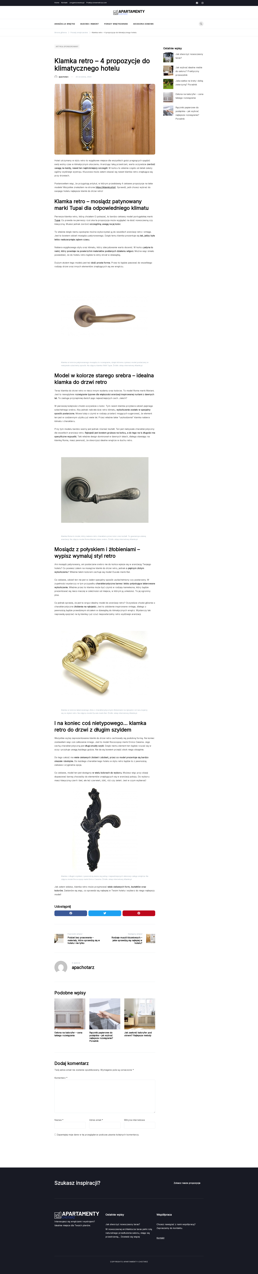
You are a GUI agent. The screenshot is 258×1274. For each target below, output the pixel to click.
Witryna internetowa (134, 1120)
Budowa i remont (89, 24)
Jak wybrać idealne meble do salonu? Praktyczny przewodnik (188, 71)
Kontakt (64, 2)
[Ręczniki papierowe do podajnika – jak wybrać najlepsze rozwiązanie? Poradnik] (168, 111)
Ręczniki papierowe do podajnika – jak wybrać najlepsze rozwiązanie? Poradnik (101, 1036)
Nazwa (58, 1120)
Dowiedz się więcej (130, 1236)
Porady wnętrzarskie (116, 24)
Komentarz (60, 1077)
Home (56, 2)
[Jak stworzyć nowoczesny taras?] (168, 57)
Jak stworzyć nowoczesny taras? (122, 1224)
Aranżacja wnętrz (64, 24)
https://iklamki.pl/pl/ (106, 187)
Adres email (96, 1120)
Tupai (57, 220)
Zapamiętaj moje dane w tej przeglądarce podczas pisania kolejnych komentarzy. (98, 1134)
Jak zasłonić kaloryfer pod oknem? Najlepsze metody (138, 1034)
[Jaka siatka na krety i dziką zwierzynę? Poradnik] (168, 84)
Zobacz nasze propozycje (187, 1183)
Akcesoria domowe (143, 24)
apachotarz (63, 77)
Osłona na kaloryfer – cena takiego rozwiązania (68, 1034)
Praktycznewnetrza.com (96, 2)
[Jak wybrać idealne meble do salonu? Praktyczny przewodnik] (168, 71)
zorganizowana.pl (76, 2)
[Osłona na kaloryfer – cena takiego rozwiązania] (168, 97)
